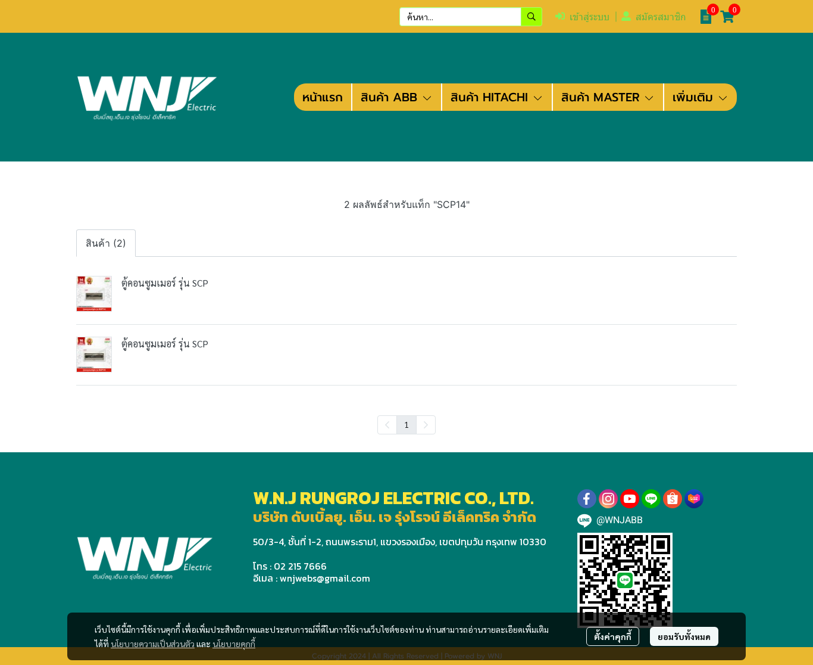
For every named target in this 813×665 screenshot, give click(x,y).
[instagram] (608, 498)
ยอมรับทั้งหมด (684, 636)
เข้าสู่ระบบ (589, 17)
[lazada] (693, 498)
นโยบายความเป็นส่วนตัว (153, 643)
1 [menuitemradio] (406, 424)
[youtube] (629, 498)
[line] (651, 498)
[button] (470, 16)
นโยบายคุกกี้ (233, 643)
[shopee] (672, 498)
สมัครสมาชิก (661, 17)
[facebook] (586, 498)
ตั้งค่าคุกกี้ (612, 636)
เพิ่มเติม (695, 97)
